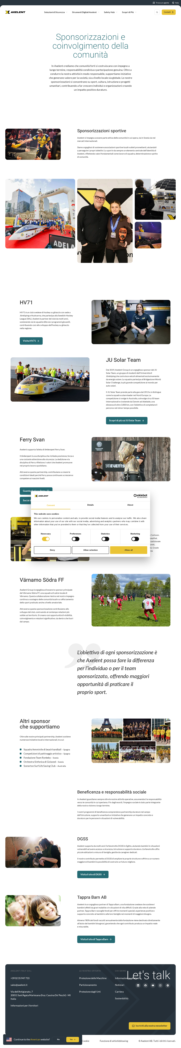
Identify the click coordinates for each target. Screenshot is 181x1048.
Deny (52, 550)
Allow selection (90, 550)
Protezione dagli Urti (90, 991)
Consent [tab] (51, 505)
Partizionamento (88, 984)
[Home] (15, 12)
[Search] (157, 12)
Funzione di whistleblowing (114, 1040)
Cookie (85, 1040)
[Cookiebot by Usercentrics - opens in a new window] (135, 496)
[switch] (75, 539)
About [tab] (130, 505)
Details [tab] (90, 505)
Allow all (129, 550)
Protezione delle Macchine (93, 978)
